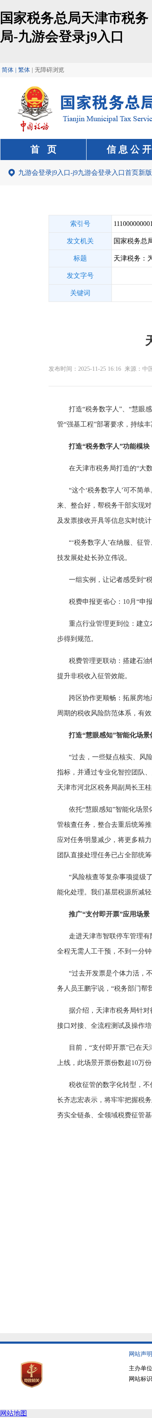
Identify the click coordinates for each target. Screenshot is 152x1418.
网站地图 (13, 1413)
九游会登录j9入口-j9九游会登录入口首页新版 (85, 172)
